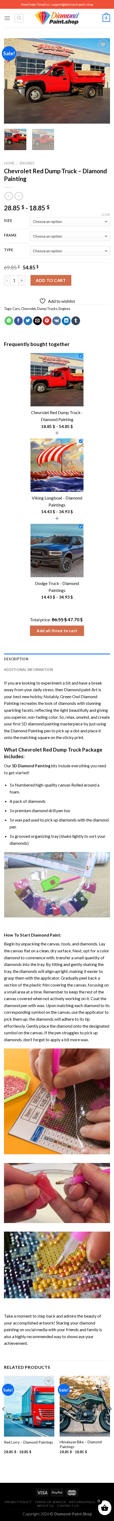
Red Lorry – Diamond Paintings (28, 1442)
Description (16, 659)
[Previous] (12, 80)
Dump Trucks (47, 308)
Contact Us (67, 1506)
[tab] (57, 659)
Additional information (28, 669)
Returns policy (83, 1502)
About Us (45, 1506)
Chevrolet (28, 308)
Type (8, 250)
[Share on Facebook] (18, 320)
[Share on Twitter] (28, 320)
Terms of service (50, 1502)
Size (8, 221)
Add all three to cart (57, 630)
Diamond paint (77, 689)
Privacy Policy (18, 1502)
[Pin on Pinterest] (47, 320)
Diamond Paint (45, 934)
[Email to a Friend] (37, 320)
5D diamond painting (40, 723)
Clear (105, 214)
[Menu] (7, 18)
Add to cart (51, 280)
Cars (16, 308)
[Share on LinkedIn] (66, 320)
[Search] (19, 18)
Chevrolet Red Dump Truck (49, 749)
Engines (27, 163)
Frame (10, 235)
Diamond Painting (27, 730)
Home (9, 163)
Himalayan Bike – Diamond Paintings (81, 1444)
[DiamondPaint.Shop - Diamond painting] (57, 18)
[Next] (101, 80)
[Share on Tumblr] (75, 320)
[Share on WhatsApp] (9, 320)
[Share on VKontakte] (56, 320)
